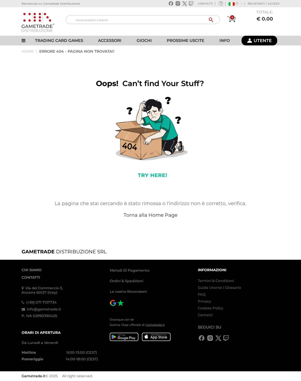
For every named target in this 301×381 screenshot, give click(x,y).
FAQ (201, 294)
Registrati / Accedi (263, 3)
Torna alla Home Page (150, 215)
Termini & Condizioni (216, 281)
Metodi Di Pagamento (129, 270)
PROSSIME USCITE (185, 40)
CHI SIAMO (32, 270)
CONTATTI (205, 3)
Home (28, 51)
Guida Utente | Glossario (219, 288)
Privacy (204, 301)
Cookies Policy (210, 308)
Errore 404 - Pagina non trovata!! (76, 51)
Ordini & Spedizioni (126, 281)
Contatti (205, 315)
